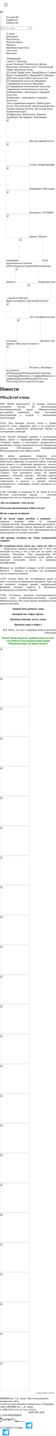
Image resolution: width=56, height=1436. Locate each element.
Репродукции (30, 373)
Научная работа (14, 42)
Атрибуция (12, 117)
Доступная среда (43, 108)
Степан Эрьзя (30, 72)
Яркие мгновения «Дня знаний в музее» (27, 300)
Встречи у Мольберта (41, 367)
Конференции (14, 114)
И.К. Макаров (46, 75)
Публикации (40, 117)
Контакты (11, 53)
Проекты (11, 45)
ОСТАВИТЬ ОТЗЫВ (11, 1427)
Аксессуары (37, 381)
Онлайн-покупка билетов (20, 108)
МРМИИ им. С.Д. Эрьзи (20, 1406)
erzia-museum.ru (19, 1404)
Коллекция (12, 36)
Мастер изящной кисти (42, 141)
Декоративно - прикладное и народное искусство (26, 99)
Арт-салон (11, 50)
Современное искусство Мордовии (25, 83)
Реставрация (26, 117)
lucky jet (18, 1409)
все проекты (25, 263)
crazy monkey (30, 1409)
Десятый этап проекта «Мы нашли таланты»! (30, 342)
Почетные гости (28, 67)
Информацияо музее (13, 60)
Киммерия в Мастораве (42, 188)
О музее (10, 33)
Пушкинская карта (16, 111)
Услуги (10, 106)
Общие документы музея (19, 69)
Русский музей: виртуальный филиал (34, 106)
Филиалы (18, 64)
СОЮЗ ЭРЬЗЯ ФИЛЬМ (42, 165)
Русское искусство (38, 78)
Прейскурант (43, 103)
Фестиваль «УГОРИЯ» (42, 212)
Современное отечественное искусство (27, 89)
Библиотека (29, 114)
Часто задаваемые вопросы (21, 103)
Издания (41, 114)
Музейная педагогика (17, 47)
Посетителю (12, 39)
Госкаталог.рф (45, 67)
